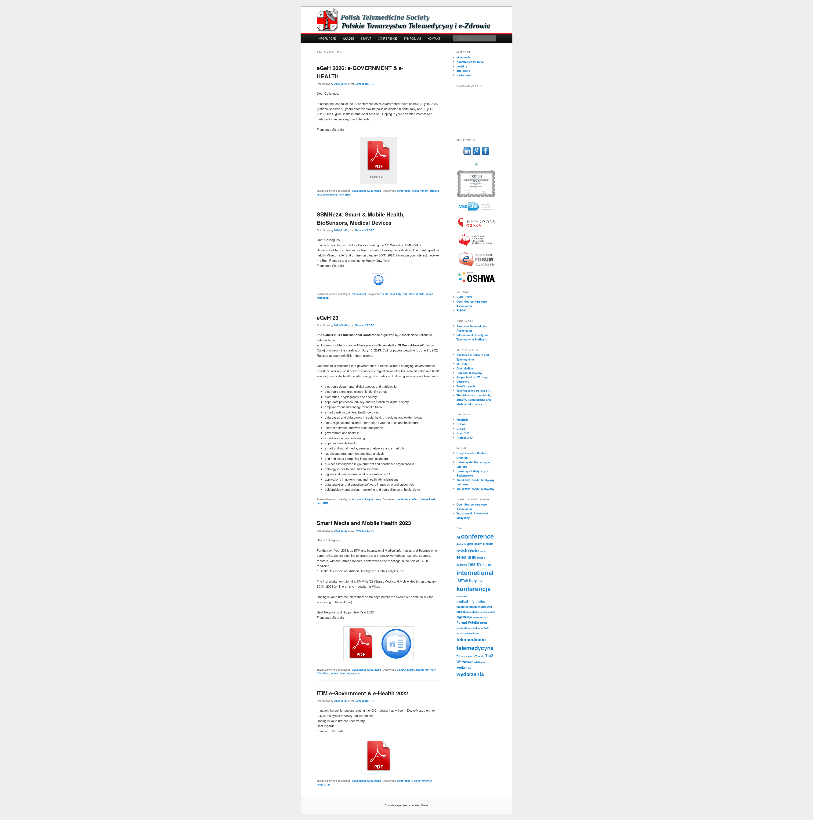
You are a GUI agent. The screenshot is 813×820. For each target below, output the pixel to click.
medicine (462, 607)
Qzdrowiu (462, 382)
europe (481, 557)
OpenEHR (462, 433)
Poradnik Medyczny (469, 373)
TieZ (489, 655)
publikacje (463, 71)
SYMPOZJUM (412, 38)
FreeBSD (462, 420)
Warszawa (464, 661)
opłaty (491, 611)
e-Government (420, 781)
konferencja (473, 588)
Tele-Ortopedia (466, 386)
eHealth (434, 191)
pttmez (483, 622)
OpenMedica (464, 368)
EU (474, 557)
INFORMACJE (327, 38)
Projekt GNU (464, 437)
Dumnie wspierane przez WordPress (407, 805)
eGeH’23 (327, 317)
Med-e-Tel (461, 596)
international (329, 194)
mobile (420, 294)
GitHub (461, 424)
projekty (461, 66)
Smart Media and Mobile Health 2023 (364, 523)
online (483, 611)
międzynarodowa (480, 607)
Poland (461, 622)
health (385, 294)
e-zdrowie (467, 550)
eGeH (415, 499)
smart (429, 294)
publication (463, 628)
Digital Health (473, 544)
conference (404, 191)
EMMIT (411, 669)
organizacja (464, 617)
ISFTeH (462, 580)
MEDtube (462, 364)
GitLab (460, 429)
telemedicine (471, 639)
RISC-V (461, 310)
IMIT (490, 564)
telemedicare (471, 633)
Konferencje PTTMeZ (470, 62)
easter (483, 551)
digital (459, 544)
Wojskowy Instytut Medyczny (475, 489)
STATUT (366, 38)
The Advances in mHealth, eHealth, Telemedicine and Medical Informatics (473, 399)
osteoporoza (480, 617)
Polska (473, 622)
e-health (488, 544)
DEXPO (401, 669)
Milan (412, 294)
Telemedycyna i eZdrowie (470, 656)
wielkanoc (480, 662)
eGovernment (420, 191)
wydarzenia (374, 191)
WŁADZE (348, 38)
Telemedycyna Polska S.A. (473, 391)
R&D (486, 628)
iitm (319, 194)
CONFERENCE (387, 38)
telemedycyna (475, 648)
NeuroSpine (347, 673)
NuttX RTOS (464, 297)
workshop (323, 298)
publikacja (476, 628)
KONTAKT (434, 38)
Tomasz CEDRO (364, 84)
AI (458, 537)
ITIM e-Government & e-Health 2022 (362, 693)
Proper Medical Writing (471, 377)
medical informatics (470, 601)
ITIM (347, 194)
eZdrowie (461, 564)
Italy (341, 194)
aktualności (359, 191)
